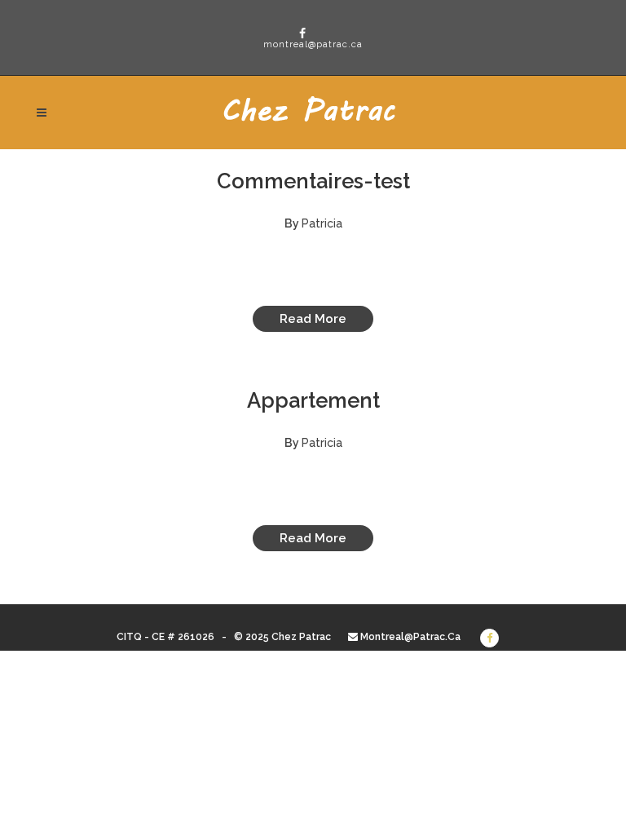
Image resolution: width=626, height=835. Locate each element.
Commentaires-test (313, 181)
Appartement (313, 400)
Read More (313, 318)
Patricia (322, 223)
